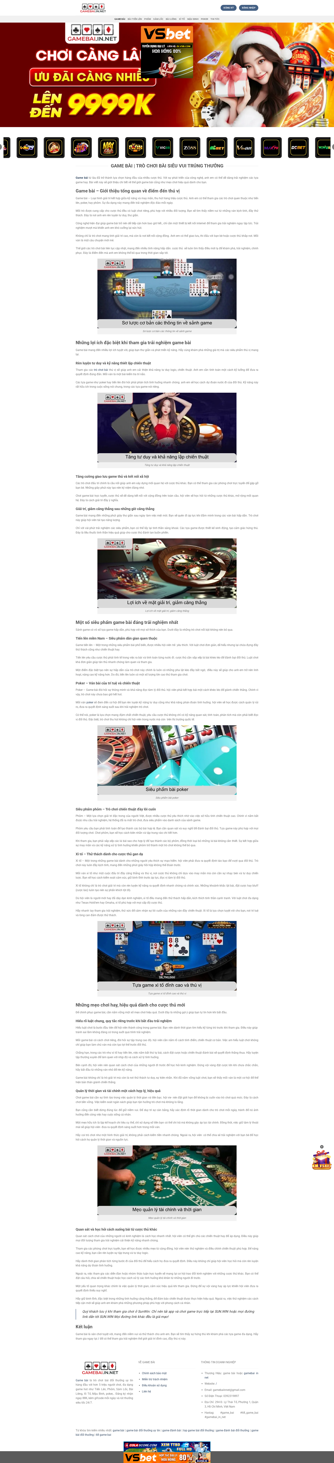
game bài (118, 1430)
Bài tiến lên (135, 19)
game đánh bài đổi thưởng (232, 1430)
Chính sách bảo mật (154, 1373)
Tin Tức (215, 19)
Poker (204, 19)
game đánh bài (171, 1430)
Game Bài (119, 19)
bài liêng (171, 19)
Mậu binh (192, 19)
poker (89, 702)
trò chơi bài (101, 369)
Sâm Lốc (158, 19)
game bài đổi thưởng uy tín (143, 1430)
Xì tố (182, 19)
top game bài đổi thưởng (198, 1430)
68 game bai (103, 1434)
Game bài (82, 1380)
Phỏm (147, 19)
